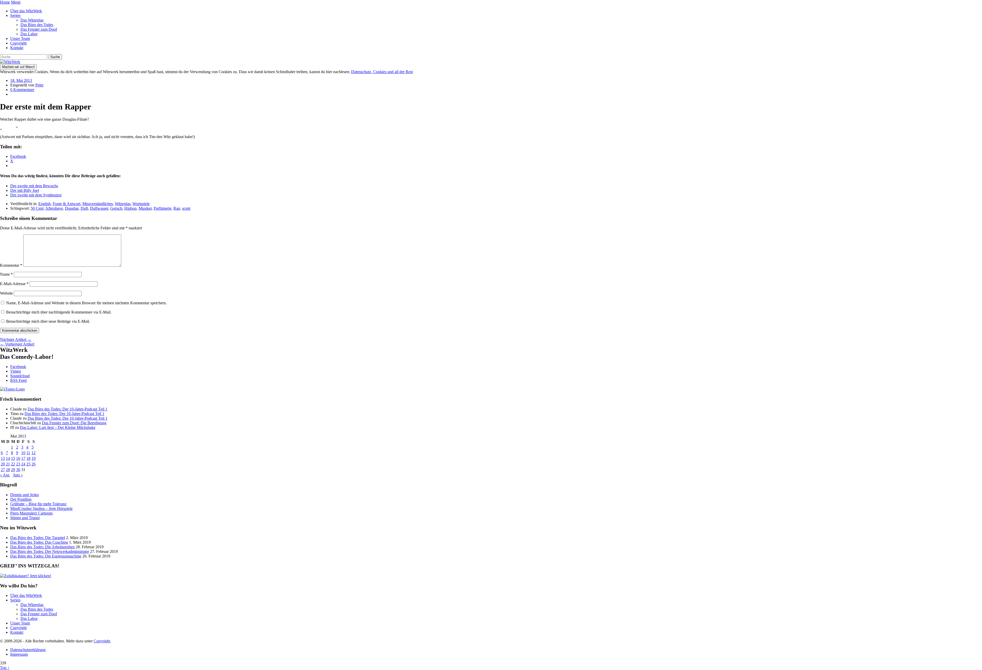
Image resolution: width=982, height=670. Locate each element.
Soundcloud (20, 376)
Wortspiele (141, 204)
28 (8, 469)
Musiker (145, 208)
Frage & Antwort (66, 204)
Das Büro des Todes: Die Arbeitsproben (42, 547)
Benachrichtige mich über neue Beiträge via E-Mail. (48, 321)
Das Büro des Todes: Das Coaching (39, 542)
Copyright (18, 43)
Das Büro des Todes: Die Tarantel (37, 537)
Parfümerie (162, 208)
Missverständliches (97, 204)
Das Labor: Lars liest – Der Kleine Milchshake (57, 427)
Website (6, 293)
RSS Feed (18, 380)
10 (23, 453)
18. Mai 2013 (21, 80)
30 (18, 469)
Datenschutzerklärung (28, 649)
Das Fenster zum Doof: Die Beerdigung (74, 423)
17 (23, 458)
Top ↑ (4, 667)
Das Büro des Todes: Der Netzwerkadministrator (49, 551)
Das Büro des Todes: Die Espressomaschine (45, 556)
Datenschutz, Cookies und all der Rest (382, 72)
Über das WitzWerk (26, 11)
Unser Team (20, 38)
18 (28, 458)
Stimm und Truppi (25, 518)
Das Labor (29, 34)
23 (18, 464)
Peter (39, 85)
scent (186, 208)
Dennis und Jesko (24, 495)
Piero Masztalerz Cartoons (31, 513)
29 (13, 469)
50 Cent (37, 208)
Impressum (19, 654)
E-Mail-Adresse (14, 284)
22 (13, 464)
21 (8, 464)
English (44, 204)
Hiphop (130, 208)
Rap (176, 208)
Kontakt (16, 48)
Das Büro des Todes (36, 25)
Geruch (116, 208)
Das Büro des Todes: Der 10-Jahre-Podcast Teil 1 (67, 409)
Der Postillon (20, 499)
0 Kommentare (22, 89)
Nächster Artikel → (15, 339)
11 (28, 453)
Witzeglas (122, 204)
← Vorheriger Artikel (17, 344)
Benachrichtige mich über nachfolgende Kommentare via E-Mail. (58, 312)
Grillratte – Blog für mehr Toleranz (38, 504)
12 (33, 453)
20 (3, 464)
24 (23, 464)
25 (28, 464)
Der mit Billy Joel (24, 190)
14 (8, 458)
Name (6, 274)
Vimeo (15, 371)
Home (5, 2)
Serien (15, 15)
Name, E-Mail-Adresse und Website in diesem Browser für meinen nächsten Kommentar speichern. (86, 303)
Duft (84, 208)
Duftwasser (99, 208)
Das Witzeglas (31, 20)
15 (13, 458)
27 (3, 469)
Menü (15, 2)
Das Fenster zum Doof (38, 29)
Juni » (18, 475)
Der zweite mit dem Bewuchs (34, 186)
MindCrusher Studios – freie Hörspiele (41, 508)
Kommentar (11, 265)
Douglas (72, 208)
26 (33, 464)
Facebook (18, 366)
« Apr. (5, 475)
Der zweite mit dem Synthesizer (36, 195)
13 (3, 458)
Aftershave (54, 208)
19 (33, 458)
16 (18, 458)
